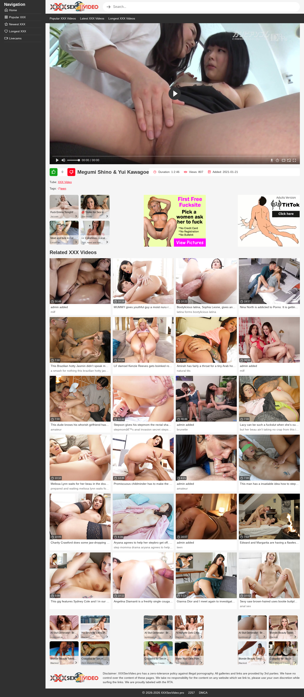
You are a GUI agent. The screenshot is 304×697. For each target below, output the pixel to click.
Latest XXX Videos (92, 18)
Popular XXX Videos (63, 18)
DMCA (203, 692)
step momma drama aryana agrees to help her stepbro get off (154, 547)
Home (13, 10)
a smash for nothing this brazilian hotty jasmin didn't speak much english (98, 370)
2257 (191, 692)
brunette (182, 429)
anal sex (245, 606)
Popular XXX (17, 17)
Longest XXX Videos (121, 18)
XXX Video (65, 182)
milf (53, 312)
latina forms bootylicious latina (196, 312)
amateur (56, 429)
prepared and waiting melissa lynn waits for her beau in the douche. (95, 488)
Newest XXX (17, 24)
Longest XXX (17, 31)
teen (63, 188)
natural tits (183, 370)
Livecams (15, 38)
